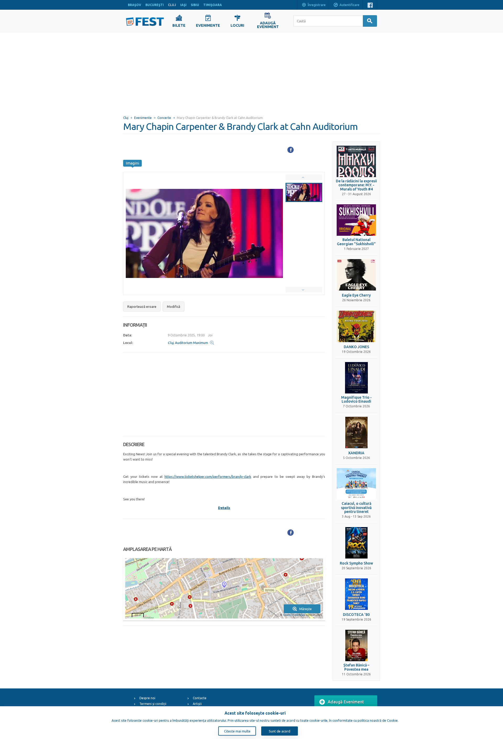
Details (224, 508)
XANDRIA (356, 453)
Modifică (173, 306)
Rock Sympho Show (356, 563)
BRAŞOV (134, 5)
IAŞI (183, 5)
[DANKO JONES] (356, 326)
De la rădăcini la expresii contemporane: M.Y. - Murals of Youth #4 (356, 185)
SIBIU (195, 5)
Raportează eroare (141, 306)
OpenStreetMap (294, 614)
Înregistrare (317, 5)
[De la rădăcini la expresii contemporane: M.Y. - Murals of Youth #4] (356, 161)
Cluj (125, 117)
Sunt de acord (279, 731)
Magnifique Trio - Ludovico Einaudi (356, 399)
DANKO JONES (356, 347)
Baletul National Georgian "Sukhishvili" (356, 242)
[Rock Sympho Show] (356, 543)
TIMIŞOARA (212, 5)
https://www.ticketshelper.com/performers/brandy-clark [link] (208, 476)
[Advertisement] (251, 71)
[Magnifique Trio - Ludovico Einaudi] (356, 377)
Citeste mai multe (237, 731)
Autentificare (349, 5)
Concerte (164, 117)
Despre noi (147, 698)
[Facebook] (290, 150)
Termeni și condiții (152, 703)
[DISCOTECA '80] (356, 594)
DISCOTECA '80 (356, 615)
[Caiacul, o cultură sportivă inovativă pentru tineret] (356, 484)
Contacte (199, 698)
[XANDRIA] (356, 432)
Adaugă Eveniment (346, 701)
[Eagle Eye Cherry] (356, 275)
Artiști (197, 703)
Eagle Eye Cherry (356, 295)
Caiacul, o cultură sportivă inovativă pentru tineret (356, 508)
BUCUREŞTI (154, 5)
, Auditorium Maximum (188, 342)
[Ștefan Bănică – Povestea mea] (356, 645)
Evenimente (143, 117)
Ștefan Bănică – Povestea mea (356, 667)
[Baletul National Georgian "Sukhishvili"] (356, 220)
